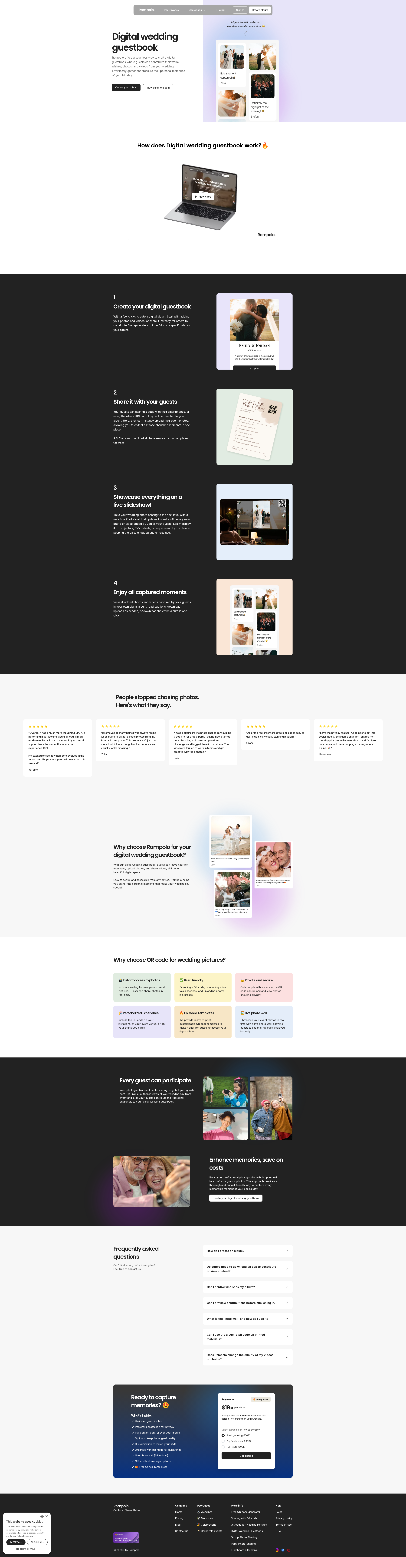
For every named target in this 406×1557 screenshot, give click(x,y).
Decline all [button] (37, 1542)
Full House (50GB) (236, 1446)
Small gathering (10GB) (238, 1435)
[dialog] (27, 1533)
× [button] (46, 1516)
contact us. (134, 1269)
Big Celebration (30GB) (239, 1441)
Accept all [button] (16, 1542)
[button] (27, 1549)
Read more (28, 1536)
